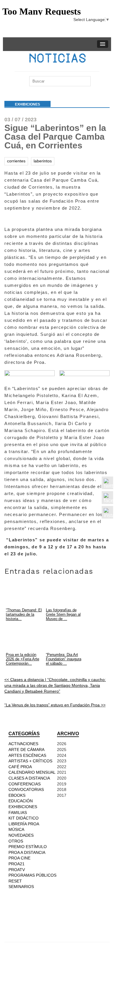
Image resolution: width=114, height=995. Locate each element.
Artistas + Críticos (30, 761)
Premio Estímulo (27, 846)
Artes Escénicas (27, 755)
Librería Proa (23, 824)
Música (16, 829)
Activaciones (23, 743)
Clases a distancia (29, 778)
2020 (61, 778)
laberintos (43, 161)
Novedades (21, 835)
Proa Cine (19, 858)
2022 (61, 766)
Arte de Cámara (26, 749)
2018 (61, 789)
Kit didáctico (23, 818)
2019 (61, 784)
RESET (15, 881)
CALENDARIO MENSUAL (32, 772)
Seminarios (21, 886)
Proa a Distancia (26, 852)
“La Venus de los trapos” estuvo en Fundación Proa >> (55, 705)
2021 (61, 772)
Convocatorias (26, 789)
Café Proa (20, 766)
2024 (61, 755)
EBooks (16, 795)
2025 (61, 749)
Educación (20, 801)
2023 (61, 761)
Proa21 (16, 863)
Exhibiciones (27, 104)
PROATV (16, 869)
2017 (61, 795)
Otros (15, 841)
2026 (61, 743)
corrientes (16, 161)
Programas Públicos (32, 875)
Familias (17, 812)
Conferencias (24, 784)
